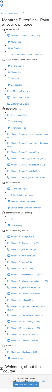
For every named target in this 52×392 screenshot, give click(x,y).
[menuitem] (1, 6)
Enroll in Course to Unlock (26, 384)
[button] (1, 2)
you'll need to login (37, 381)
